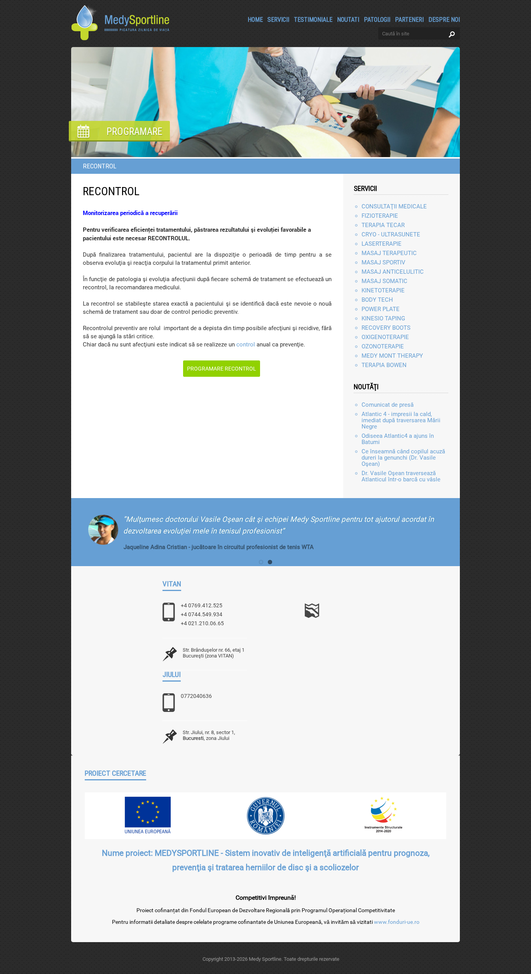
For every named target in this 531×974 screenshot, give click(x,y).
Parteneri (409, 19)
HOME (255, 19)
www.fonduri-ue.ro (396, 922)
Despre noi (444, 19)
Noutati (348, 19)
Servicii (278, 19)
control (245, 344)
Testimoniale (313, 19)
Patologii (377, 19)
